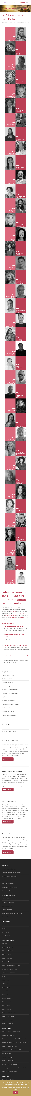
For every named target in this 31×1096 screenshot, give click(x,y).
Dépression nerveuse (7, 898)
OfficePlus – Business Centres (9, 1071)
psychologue (23, 617)
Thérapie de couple (7, 958)
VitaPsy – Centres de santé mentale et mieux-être (15, 1039)
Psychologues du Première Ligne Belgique (13, 1050)
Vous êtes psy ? (6, 935)
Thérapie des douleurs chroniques (11, 965)
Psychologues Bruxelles (8, 675)
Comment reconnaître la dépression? (11, 872)
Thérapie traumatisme (7, 1002)
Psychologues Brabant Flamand (10, 693)
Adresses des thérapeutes (9, 731)
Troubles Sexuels (6, 998)
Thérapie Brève (6, 987)
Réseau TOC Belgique (7, 1057)
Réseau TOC (5, 994)
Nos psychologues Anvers (9, 686)
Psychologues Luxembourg (9, 700)
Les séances (5, 925)
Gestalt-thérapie (6, 891)
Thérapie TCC (5, 980)
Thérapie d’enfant (6, 954)
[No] (29, 1088)
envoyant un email (10, 615)
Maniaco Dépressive (7, 917)
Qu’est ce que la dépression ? (9, 869)
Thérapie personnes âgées (9, 1013)
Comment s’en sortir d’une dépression (12, 913)
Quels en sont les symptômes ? (10, 876)
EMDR (3, 976)
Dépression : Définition (8, 902)
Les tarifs (4, 928)
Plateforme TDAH (6, 1009)
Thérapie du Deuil (6, 962)
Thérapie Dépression (7, 1060)
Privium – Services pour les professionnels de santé (15, 1042)
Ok (15, 1092)
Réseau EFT (5, 991)
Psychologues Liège (7, 678)
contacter (13, 611)
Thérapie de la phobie (7, 951)
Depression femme (7, 909)
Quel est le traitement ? (8, 883)
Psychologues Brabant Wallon (10, 689)
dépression (21, 599)
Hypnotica (4, 943)
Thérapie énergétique (7, 947)
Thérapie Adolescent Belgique (9, 1046)
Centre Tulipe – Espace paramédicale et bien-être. (15, 1068)
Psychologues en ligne (8, 711)
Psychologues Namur (7, 682)
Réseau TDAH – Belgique (8, 1035)
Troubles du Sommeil (7, 1053)
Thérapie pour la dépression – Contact (15, 645)
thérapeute (12, 617)
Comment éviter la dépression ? (10, 887)
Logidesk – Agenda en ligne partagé (11, 1031)
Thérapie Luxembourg (7, 1023)
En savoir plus (8, 759)
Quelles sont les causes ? (8, 880)
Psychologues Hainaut (8, 697)
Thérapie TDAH (6, 1005)
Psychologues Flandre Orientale (10, 704)
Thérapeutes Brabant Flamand (13, 626)
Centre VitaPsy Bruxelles (8, 1079)
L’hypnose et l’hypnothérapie (9, 969)
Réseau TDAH (5, 983)
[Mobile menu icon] (27, 2)
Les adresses (5, 932)
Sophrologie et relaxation (8, 972)
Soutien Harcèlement (7, 1020)
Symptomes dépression (8, 906)
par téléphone (24, 613)
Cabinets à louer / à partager (9, 1064)
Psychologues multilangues (9, 715)
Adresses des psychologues (9, 728)
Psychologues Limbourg (8, 708)
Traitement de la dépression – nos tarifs (16, 656)
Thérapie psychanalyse (8, 1016)
